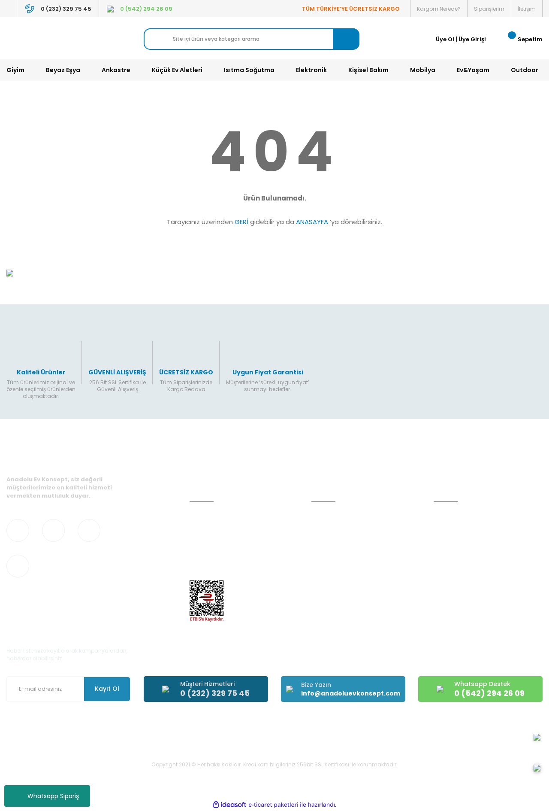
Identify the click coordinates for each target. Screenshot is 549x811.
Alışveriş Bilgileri (333, 515)
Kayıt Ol (107, 688)
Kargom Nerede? (439, 8)
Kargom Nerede (334, 591)
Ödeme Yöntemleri (338, 545)
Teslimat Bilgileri (333, 561)
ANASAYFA (312, 221)
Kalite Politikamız (213, 515)
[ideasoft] (229, 805)
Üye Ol (445, 39)
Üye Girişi (472, 39)
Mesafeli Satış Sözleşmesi (347, 530)
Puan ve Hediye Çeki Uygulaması (479, 545)
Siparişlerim (489, 8)
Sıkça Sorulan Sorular (463, 561)
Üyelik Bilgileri (452, 530)
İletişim (527, 8)
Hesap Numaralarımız (220, 545)
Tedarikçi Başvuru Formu (224, 576)
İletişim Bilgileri (454, 515)
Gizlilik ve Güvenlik (336, 576)
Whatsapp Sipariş (53, 796)
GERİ (241, 221)
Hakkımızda (450, 576)
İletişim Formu (209, 561)
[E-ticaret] (273, 804)
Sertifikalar (204, 530)
